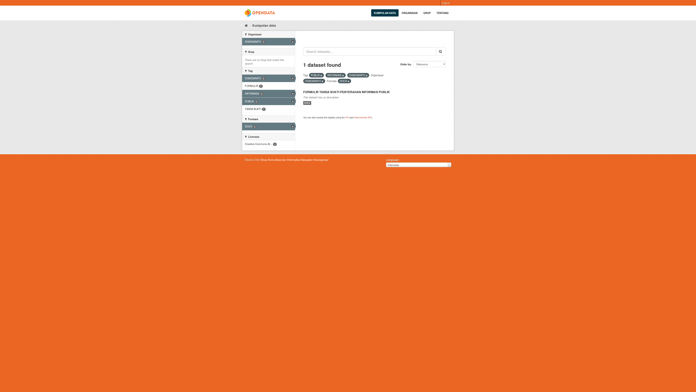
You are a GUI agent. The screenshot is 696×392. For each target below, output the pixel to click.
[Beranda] (246, 25)
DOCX (307, 103)
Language (392, 160)
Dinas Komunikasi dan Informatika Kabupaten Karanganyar (295, 160)
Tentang (442, 13)
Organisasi (410, 13)
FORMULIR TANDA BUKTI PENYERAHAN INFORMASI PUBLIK (346, 92)
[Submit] (441, 51)
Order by (405, 64)
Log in (446, 3)
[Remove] (321, 75)
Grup (427, 13)
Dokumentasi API (362, 117)
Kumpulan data (385, 13)
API (347, 117)
